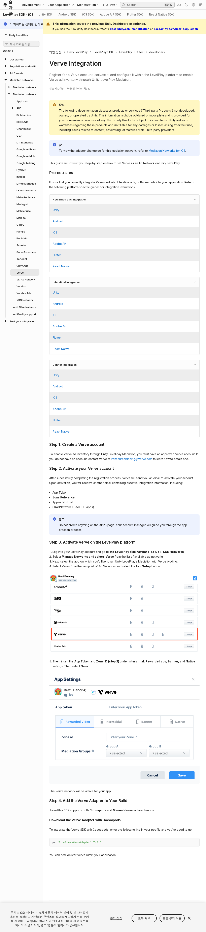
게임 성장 (55, 52)
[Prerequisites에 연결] (46, 172)
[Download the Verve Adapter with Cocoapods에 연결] (46, 820)
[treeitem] (21, 59)
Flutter (57, 255)
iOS (55, 232)
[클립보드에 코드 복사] (188, 842)
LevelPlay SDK (103, 52)
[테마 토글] (186, 5)
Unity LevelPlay (77, 52)
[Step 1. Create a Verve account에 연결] (46, 444)
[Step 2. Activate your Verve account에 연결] (46, 468)
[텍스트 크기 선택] (179, 5)
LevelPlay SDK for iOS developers (142, 52)
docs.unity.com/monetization (129, 28)
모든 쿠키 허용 (172, 918)
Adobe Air (59, 243)
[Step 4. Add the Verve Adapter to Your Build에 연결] (46, 800)
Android (58, 221)
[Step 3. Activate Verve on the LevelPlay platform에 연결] (46, 542)
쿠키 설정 (116, 918)
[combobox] (145, 4)
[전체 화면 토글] (195, 842)
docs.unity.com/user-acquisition (175, 28)
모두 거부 (144, 918)
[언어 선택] (193, 5)
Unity (56, 210)
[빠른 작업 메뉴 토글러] (201, 5)
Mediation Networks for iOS (167, 150)
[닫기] (189, 918)
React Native (61, 266)
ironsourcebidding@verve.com (131, 459)
